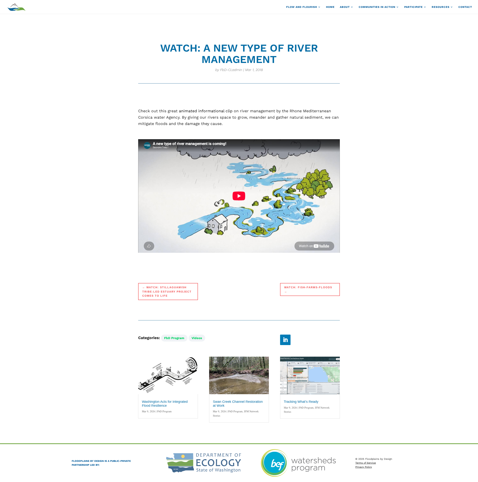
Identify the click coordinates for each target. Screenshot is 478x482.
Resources (440, 7)
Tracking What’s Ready (301, 402)
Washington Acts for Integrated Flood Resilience (165, 403)
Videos (197, 338)
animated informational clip (205, 111)
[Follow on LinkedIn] (285, 340)
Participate (413, 7)
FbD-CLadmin (231, 70)
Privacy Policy (363, 467)
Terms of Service (365, 462)
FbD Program (174, 338)
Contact (465, 7)
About (345, 7)
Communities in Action (377, 7)
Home (330, 7)
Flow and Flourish (301, 7)
